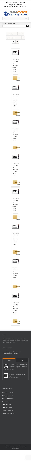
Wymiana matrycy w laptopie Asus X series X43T (16, 65)
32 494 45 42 (8, 407)
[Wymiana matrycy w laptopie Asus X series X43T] (15, 53)
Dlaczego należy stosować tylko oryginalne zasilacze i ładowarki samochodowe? (18, 366)
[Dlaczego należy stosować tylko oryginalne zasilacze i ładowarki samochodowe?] (6, 366)
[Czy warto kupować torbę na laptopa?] (6, 375)
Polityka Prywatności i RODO (10, 353)
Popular (9, 360)
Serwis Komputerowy (8, 413)
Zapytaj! (16, 78)
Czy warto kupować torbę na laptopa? (17, 375)
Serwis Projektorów (7, 410)
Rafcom (11, 445)
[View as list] (17, 41)
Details (17, 80)
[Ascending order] (22, 34)
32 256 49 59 (12, 3)
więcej (14, 342)
